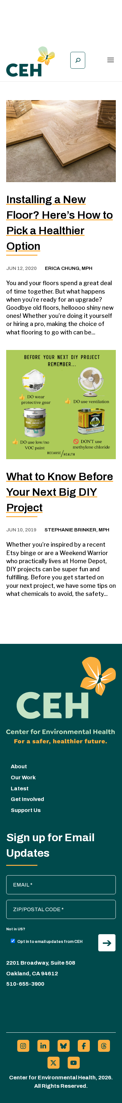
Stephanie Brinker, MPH (77, 529)
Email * (17, 878)
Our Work (23, 777)
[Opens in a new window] (23, 1046)
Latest (20, 788)
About (19, 766)
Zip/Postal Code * (29, 903)
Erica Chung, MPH (68, 268)
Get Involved (27, 799)
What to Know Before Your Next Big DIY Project (59, 492)
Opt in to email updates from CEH (50, 941)
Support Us (26, 810)
